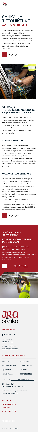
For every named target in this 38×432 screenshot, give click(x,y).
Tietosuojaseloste (8, 421)
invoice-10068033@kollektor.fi (22, 380)
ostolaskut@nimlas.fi (10, 393)
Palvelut (6, 400)
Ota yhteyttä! (13, 216)
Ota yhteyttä (13, 55)
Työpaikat (7, 407)
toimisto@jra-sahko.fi (10, 349)
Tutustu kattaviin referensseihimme (21, 266)
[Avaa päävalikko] (34, 3)
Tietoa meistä (9, 404)
